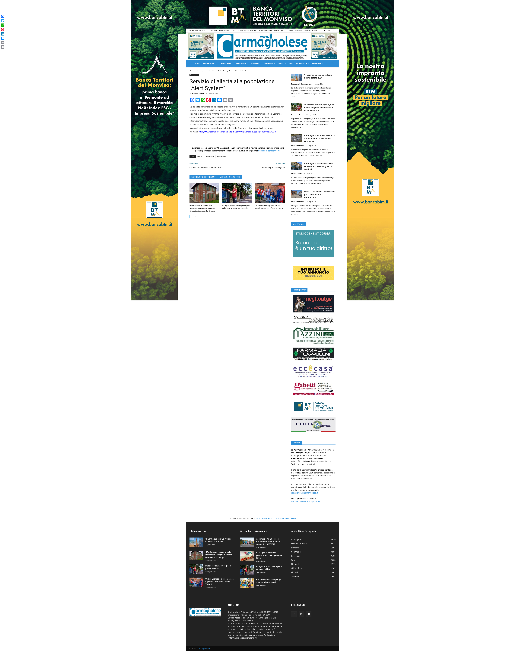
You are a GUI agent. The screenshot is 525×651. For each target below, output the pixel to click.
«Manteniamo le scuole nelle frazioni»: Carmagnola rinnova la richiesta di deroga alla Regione (202, 208)
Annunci (316, 63)
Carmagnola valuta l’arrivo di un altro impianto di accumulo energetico (319, 138)
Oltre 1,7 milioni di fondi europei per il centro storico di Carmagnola (320, 194)
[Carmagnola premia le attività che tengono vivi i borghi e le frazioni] (296, 166)
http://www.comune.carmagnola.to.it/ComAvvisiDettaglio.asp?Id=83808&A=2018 (237, 131)
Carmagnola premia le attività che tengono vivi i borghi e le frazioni (318, 166)
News (291, 30)
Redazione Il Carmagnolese (301, 84)
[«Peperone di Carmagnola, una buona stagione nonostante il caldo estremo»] (296, 107)
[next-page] (195, 216)
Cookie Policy (247, 620)
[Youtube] (333, 30)
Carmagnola (208, 63)
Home (197, 63)
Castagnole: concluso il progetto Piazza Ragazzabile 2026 (269, 555)
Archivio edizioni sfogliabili (246, 30)
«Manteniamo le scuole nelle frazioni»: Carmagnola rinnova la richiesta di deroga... (218, 555)
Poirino (255, 63)
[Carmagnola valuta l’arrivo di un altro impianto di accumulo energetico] (296, 138)
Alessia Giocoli (296, 174)
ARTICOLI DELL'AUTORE (230, 177)
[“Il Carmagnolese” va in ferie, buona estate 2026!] (296, 77)
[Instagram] (329, 30)
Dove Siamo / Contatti (227, 30)
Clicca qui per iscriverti (269, 151)
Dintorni (268, 63)
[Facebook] (324, 30)
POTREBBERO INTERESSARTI (204, 177)
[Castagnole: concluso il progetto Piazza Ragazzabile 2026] (247, 556)
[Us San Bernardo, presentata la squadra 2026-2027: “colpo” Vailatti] (270, 193)
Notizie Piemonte (280, 30)
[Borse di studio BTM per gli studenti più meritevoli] (247, 583)
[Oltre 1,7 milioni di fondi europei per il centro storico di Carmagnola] (296, 194)
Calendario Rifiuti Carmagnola (306, 30)
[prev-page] (191, 216)
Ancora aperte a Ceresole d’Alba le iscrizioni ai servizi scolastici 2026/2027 (268, 541)
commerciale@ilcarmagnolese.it (305, 501)
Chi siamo (213, 30)
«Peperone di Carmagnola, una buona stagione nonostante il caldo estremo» (319, 108)
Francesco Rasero (297, 115)
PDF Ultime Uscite (265, 30)
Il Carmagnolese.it (203, 648)
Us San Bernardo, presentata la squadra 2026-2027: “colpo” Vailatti (219, 581)
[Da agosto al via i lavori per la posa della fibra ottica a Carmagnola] (237, 193)
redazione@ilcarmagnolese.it (304, 492)
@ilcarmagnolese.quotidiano (276, 518)
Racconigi (241, 63)
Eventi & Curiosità (298, 63)
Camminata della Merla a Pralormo (205, 167)
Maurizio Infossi (198, 94)
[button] (332, 63)
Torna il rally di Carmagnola (272, 167)
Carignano (225, 63)
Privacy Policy (234, 620)
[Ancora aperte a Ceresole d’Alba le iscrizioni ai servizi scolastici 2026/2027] (247, 542)
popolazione (221, 156)
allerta (199, 156)
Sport (281, 63)
